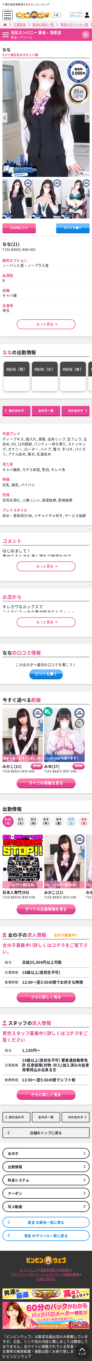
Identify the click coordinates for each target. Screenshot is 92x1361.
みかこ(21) (12, 766)
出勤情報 (15, 1166)
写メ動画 (15, 1206)
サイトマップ (29, 1270)
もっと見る (46, 324)
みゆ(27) (52, 766)
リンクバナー (52, 1274)
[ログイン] (87, 15)
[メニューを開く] (7, 14)
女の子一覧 (46, 410)
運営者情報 (48, 1270)
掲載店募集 (71, 1274)
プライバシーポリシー (26, 1274)
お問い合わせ (46, 1279)
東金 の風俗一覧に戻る (46, 1222)
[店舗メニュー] (5, 35)
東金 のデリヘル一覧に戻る (46, 1235)
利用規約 (64, 1270)
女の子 (13, 1153)
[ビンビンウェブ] (5, 25)
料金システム (18, 1179)
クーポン (15, 1193)
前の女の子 (16, 410)
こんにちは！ (76, 14)
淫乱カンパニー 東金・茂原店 (36, 32)
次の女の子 (75, 410)
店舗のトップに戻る (46, 1132)
